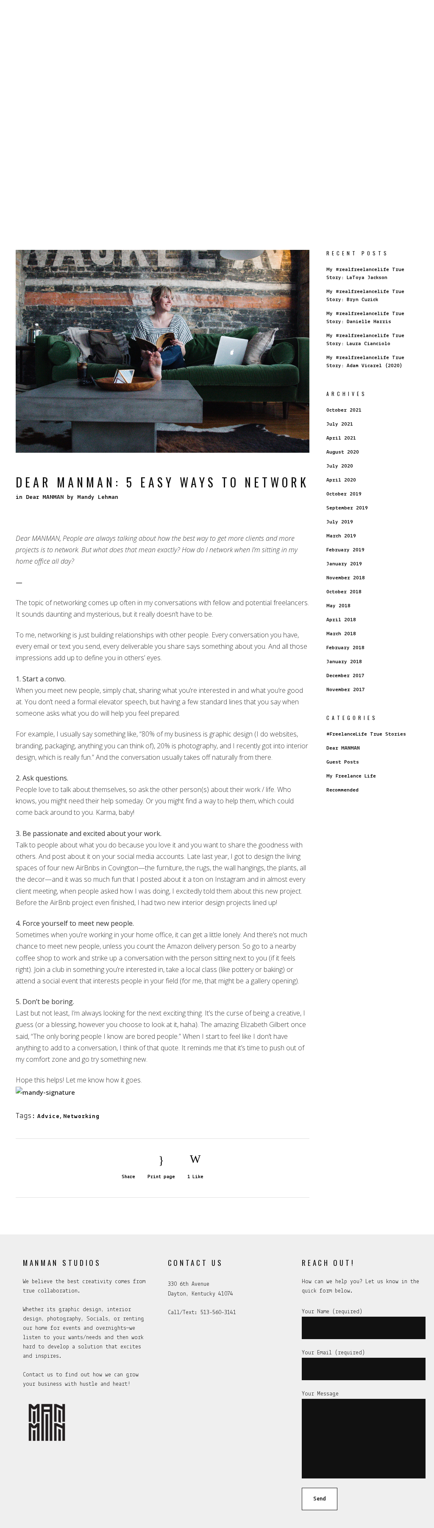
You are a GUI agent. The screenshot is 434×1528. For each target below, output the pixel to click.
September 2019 (347, 508)
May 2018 (338, 606)
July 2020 (339, 466)
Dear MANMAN (45, 497)
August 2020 (342, 452)
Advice (48, 1116)
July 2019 (339, 522)
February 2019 (345, 550)
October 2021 (344, 410)
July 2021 (339, 424)
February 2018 (345, 648)
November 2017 (345, 689)
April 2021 (341, 438)
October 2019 (344, 494)
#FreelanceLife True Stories (366, 734)
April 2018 (341, 620)
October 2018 (344, 592)
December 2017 (345, 675)
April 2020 (341, 480)
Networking (81, 1116)
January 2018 (344, 661)
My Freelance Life (351, 776)
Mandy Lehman (97, 497)
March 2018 (341, 634)
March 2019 (341, 536)
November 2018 (345, 578)
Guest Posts (342, 762)
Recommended (342, 790)
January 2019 (344, 564)
